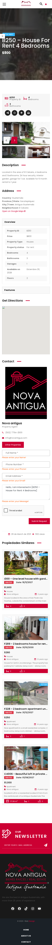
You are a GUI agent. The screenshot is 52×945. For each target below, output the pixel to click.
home (26, 929)
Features (9, 290)
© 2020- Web (26, 921)
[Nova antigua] (26, 392)
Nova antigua (12, 423)
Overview (9, 222)
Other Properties (13, 444)
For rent (30, 247)
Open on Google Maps (13, 211)
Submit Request (39, 521)
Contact (26, 942)
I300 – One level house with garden (26, 578)
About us (26, 936)
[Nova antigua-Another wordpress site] (26, 4)
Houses (30, 241)
